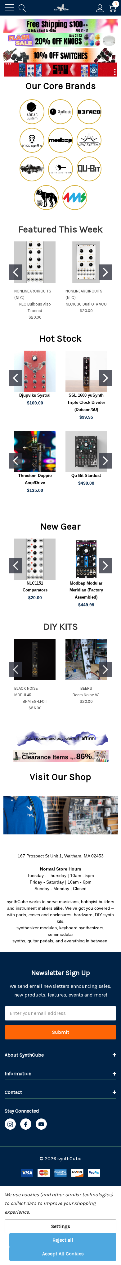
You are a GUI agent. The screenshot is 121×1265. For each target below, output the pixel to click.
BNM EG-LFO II (35, 701)
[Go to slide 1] (15, 272)
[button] (60, 40)
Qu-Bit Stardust (86, 475)
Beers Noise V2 (86, 695)
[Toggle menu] (9, 7)
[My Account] (100, 7)
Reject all (62, 1240)
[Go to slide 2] (105, 272)
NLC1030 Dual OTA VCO (86, 304)
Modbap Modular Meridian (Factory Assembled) (86, 590)
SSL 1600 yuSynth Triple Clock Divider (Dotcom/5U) (86, 402)
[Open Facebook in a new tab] (25, 1124)
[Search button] (22, 7)
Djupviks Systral (35, 395)
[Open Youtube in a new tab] (41, 1124)
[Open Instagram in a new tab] (10, 1124)
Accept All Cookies (63, 1254)
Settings (60, 1226)
